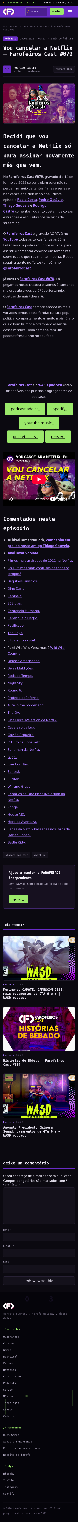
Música (8, 1396)
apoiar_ (18, 899)
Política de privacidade (21, 1448)
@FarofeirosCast (17, 268)
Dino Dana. (16, 588)
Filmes (8, 1363)
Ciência (8, 1416)
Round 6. (15, 690)
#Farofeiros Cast (17, 855)
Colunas (8, 1343)
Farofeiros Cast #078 (37, 278)
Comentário (11, 1184)
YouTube (8, 1480)
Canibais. (15, 596)
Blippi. (12, 756)
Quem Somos (11, 1434)
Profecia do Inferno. (23, 697)
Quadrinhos (11, 1336)
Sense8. (14, 771)
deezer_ (58, 436)
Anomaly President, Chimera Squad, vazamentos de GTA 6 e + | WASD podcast (33, 1131)
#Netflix (39, 855)
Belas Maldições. (21, 668)
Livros (8, 1409)
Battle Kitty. (17, 842)
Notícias (9, 1369)
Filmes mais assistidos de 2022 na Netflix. (40, 560)
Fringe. (13, 807)
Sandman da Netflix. (24, 749)
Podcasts (10, 38)
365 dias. (15, 603)
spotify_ (60, 408)
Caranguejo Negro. (23, 618)
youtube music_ (39, 422)
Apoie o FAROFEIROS (17, 1441)
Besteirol (10, 1356)
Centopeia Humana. (24, 610)
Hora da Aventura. (22, 821)
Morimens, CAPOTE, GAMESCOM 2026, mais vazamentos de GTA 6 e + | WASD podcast (33, 994)
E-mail (8, 1246)
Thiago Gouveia (16, 205)
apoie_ (56, 11)
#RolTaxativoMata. (23, 553)
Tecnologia (11, 1402)
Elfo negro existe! (21, 640)
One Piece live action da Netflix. (32, 720)
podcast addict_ (25, 408)
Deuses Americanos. (24, 660)
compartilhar (64, 69)
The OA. (14, 712)
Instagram (10, 1487)
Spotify (8, 1493)
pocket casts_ (25, 436)
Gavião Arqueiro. (21, 734)
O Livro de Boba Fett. (24, 742)
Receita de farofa (16, 1454)
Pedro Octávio (51, 199)
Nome (7, 1230)
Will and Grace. (19, 786)
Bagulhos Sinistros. (23, 581)
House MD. (16, 814)
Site (6, 1262)
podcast (14, 26)
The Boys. (15, 632)
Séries (8, 1389)
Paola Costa (27, 199)
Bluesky (8, 1473)
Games (7, 1350)
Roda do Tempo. (20, 675)
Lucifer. (13, 779)
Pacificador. (16, 625)
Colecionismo (12, 1376)
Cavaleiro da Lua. (21, 727)
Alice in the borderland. (26, 705)
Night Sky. (15, 683)
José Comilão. (18, 764)
